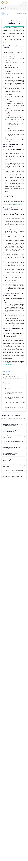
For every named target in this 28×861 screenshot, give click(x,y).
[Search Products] (21, 2)
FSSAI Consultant (7, 364)
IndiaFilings (3, 7)
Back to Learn (6, 371)
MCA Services (15, 7)
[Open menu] (25, 2)
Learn (9, 7)
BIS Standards (18, 204)
